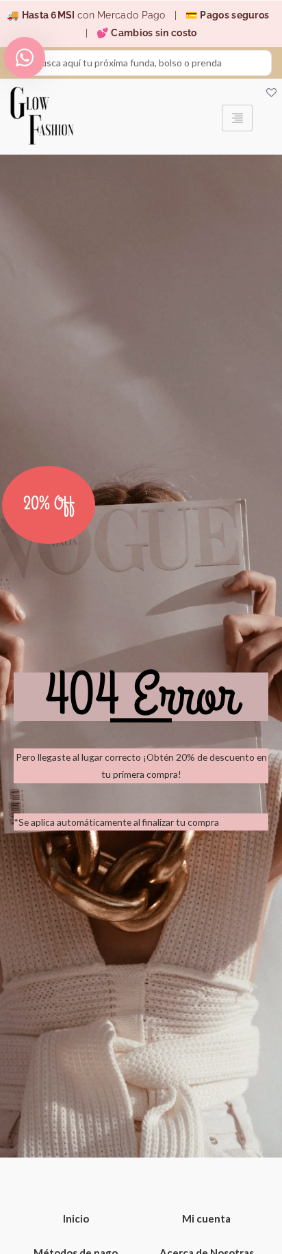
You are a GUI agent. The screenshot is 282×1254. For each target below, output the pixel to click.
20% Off (49, 504)
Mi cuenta (206, 1218)
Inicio (76, 1218)
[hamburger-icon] (237, 118)
